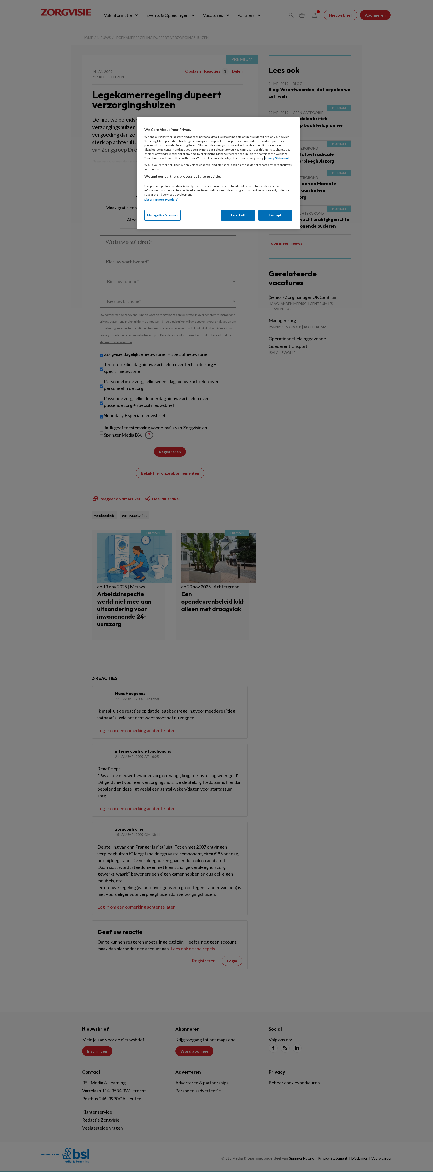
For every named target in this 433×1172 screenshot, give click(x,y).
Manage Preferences (162, 215)
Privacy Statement (277, 158)
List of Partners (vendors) (161, 199)
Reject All (238, 215)
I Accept (275, 215)
